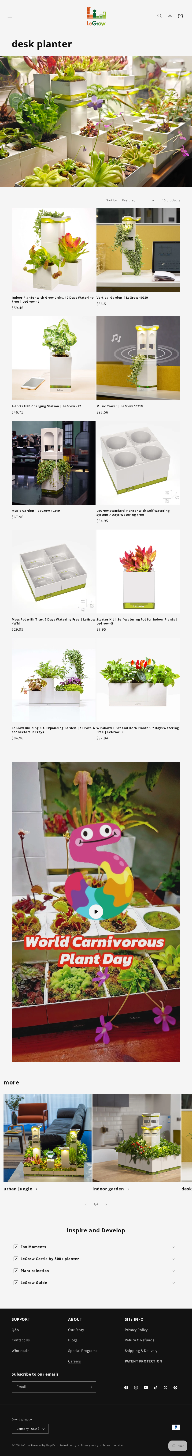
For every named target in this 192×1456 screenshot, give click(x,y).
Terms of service (112, 1445)
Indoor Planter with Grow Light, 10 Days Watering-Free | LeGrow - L (53, 300)
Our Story (76, 1329)
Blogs (73, 1340)
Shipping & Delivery (141, 1350)
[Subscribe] (90, 1386)
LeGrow (25, 1445)
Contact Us (21, 1340)
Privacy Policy (136, 1329)
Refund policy (68, 1445)
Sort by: (112, 200)
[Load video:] (96, 912)
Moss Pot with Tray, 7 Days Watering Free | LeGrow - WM (53, 621)
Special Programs (82, 1350)
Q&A (15, 1329)
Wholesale (20, 1350)
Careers (74, 1361)
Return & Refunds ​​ (140, 1340)
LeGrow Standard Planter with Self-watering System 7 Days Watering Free (133, 513)
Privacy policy (89, 1445)
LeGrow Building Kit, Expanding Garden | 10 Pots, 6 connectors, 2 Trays (53, 730)
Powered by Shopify (43, 1445)
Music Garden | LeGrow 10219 (36, 511)
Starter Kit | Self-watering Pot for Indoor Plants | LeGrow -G (137, 621)
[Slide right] (106, 1204)
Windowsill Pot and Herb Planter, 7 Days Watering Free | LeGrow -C (137, 730)
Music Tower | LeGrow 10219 (119, 406)
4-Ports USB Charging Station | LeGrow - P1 (46, 406)
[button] (10, 16)
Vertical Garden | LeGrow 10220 (122, 298)
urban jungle (18, 1189)
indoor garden (108, 1189)
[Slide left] (86, 1204)
